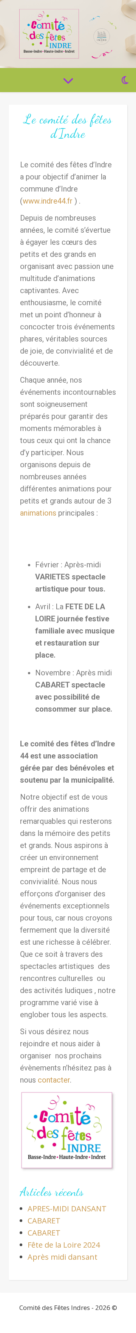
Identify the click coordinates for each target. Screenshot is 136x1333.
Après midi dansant (62, 1257)
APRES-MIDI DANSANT (67, 1208)
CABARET (44, 1221)
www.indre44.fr (48, 200)
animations (38, 512)
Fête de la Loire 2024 (64, 1245)
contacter (54, 1079)
